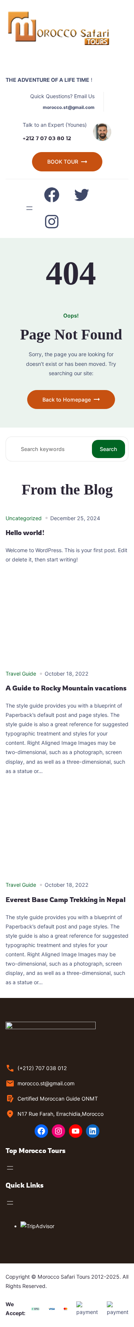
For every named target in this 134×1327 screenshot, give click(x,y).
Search (108, 449)
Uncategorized (24, 518)
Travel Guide (21, 673)
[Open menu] (29, 208)
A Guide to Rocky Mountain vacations (66, 688)
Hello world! (25, 533)
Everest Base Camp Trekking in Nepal (65, 900)
